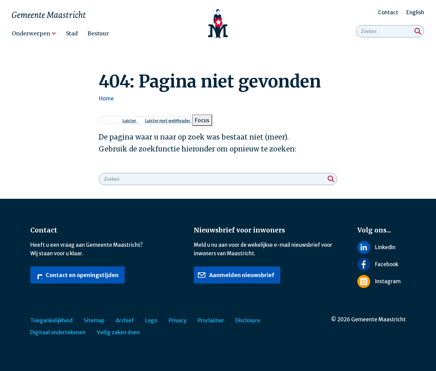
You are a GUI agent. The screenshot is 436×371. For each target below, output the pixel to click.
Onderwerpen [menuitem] (31, 33)
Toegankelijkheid (51, 320)
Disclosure (247, 320)
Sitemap (94, 320)
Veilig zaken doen (118, 332)
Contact (388, 12)
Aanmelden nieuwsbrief (241, 275)
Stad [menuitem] (72, 33)
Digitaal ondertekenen (57, 332)
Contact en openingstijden (82, 275)
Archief (125, 320)
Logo (151, 320)
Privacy (177, 320)
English (415, 12)
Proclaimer (211, 320)
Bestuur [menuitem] (98, 33)
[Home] (218, 24)
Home (106, 98)
